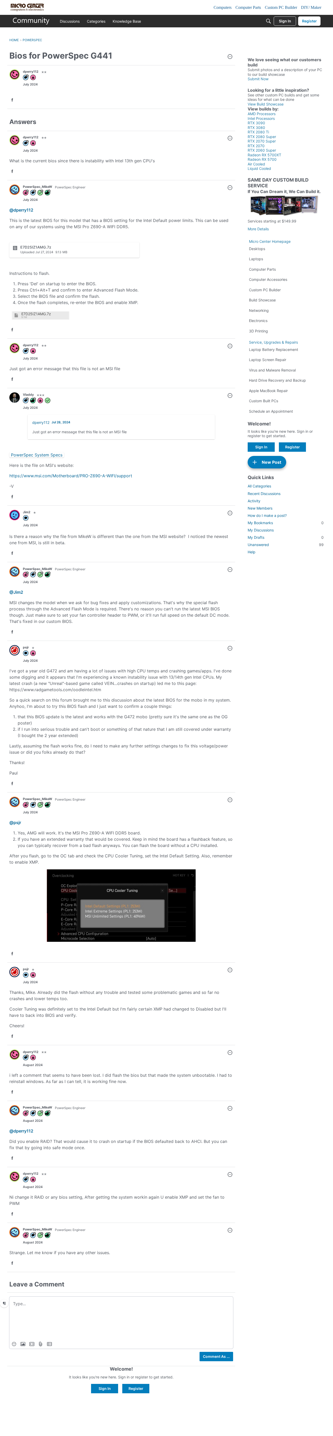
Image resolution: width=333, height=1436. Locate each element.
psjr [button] (26, 647)
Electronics (258, 320)
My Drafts (286, 537)
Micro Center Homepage (270, 241)
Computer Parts (262, 269)
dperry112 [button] (31, 71)
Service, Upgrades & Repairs (273, 342)
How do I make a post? (267, 515)
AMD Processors (262, 114)
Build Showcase (262, 300)
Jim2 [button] (26, 512)
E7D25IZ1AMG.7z (36, 313)
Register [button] (136, 1388)
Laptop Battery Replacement (273, 349)
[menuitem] (14, 1344)
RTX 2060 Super (262, 150)
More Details (258, 229)
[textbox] (121, 1303)
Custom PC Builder (265, 290)
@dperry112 (21, 210)
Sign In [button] (105, 1388)
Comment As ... (216, 1356)
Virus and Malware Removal (272, 370)
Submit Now (258, 79)
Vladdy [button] (28, 395)
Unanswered (286, 544)
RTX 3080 (256, 127)
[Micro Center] (31, 21)
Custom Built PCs (263, 401)
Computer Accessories (268, 279)
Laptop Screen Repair (267, 359)
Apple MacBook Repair (268, 390)
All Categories (259, 486)
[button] (230, 57)
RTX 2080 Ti (258, 132)
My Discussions (261, 530)
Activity (254, 501)
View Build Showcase (266, 104)
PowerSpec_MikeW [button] (37, 187)
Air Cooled (256, 164)
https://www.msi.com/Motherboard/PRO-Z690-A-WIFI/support (70, 475)
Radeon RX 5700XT (264, 155)
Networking (259, 310)
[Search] (268, 21)
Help (251, 552)
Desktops (257, 248)
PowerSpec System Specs (36, 454)
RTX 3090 (256, 123)
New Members (260, 508)
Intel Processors (261, 118)
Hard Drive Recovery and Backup (277, 380)
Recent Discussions (264, 493)
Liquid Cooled (259, 168)
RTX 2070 (256, 146)
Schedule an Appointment (271, 411)
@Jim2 (16, 592)
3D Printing (258, 331)
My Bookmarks (286, 523)
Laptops (256, 259)
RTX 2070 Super (262, 141)
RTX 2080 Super (262, 136)
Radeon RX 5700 (262, 159)
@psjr (15, 822)
